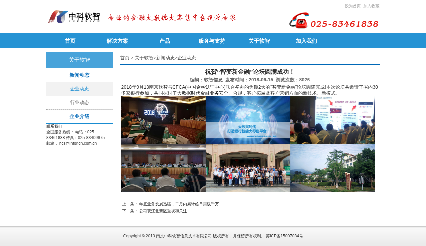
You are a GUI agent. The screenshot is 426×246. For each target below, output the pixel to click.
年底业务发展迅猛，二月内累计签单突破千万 (179, 204)
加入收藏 (371, 6)
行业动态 (79, 102)
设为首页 (353, 6)
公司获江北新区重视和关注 (163, 211)
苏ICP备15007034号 (284, 236)
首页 (124, 57)
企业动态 (79, 88)
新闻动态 (165, 57)
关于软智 (144, 57)
